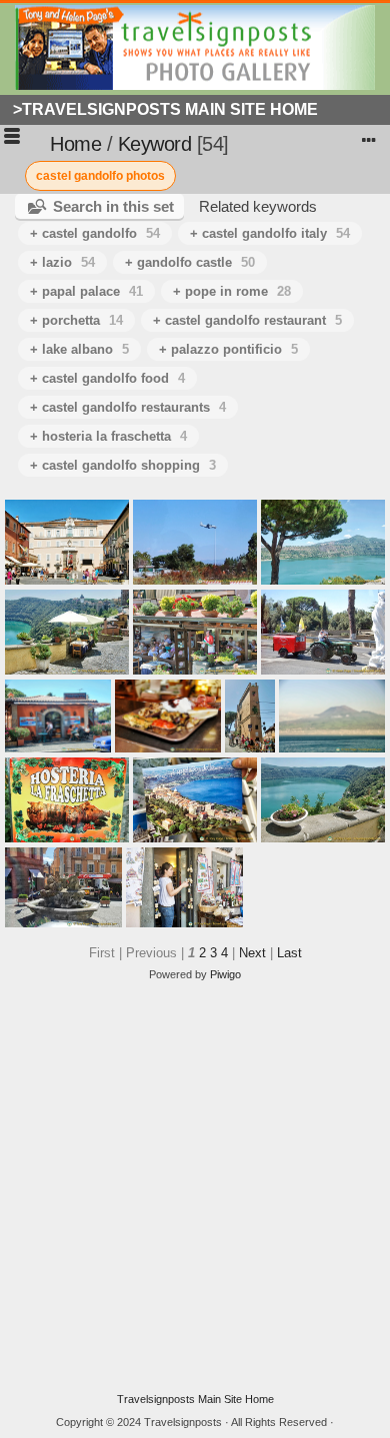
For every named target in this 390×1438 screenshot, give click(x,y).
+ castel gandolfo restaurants (128, 407)
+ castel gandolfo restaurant (247, 320)
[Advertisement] (195, 1187)
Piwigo (225, 974)
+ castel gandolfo (95, 233)
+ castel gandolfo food (107, 378)
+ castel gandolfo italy (270, 233)
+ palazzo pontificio (228, 349)
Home (75, 144)
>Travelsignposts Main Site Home (165, 109)
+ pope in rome (232, 291)
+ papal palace (86, 291)
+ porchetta (76, 320)
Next (252, 952)
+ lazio (62, 262)
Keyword (155, 144)
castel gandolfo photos (100, 176)
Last (289, 952)
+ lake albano (79, 349)
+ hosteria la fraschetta (108, 436)
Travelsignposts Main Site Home (195, 1399)
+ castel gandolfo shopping (123, 465)
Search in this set (113, 206)
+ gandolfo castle (190, 262)
